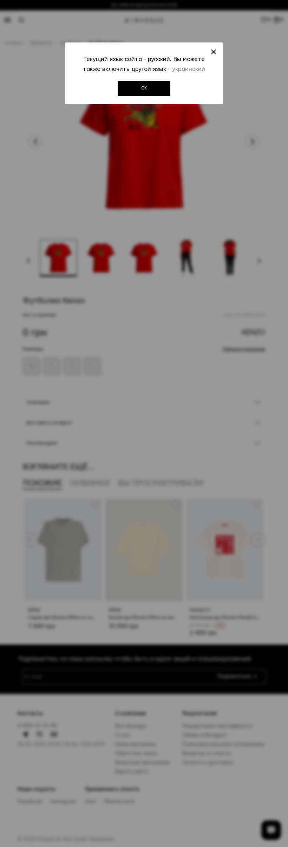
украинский (188, 69)
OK (144, 88)
